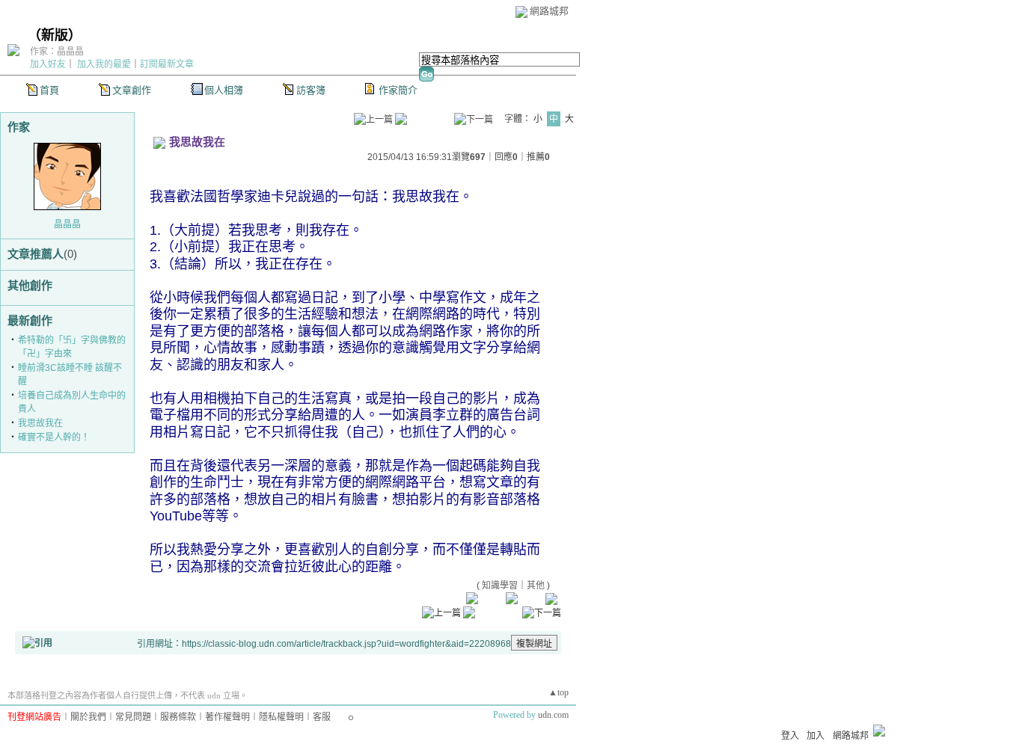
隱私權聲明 (281, 717)
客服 (322, 717)
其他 (536, 585)
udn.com (553, 715)
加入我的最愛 (104, 64)
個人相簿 (223, 90)
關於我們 (88, 717)
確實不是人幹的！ (54, 437)
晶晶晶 (67, 224)
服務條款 (178, 717)
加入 (815, 736)
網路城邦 (549, 10)
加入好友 (48, 64)
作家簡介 (398, 90)
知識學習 (500, 585)
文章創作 (131, 90)
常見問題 (133, 717)
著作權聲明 (227, 717)
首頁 (49, 90)
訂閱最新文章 (167, 64)
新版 (54, 35)
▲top (558, 692)
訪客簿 (310, 90)
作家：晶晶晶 (57, 51)
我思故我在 (40, 423)
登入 (790, 736)
